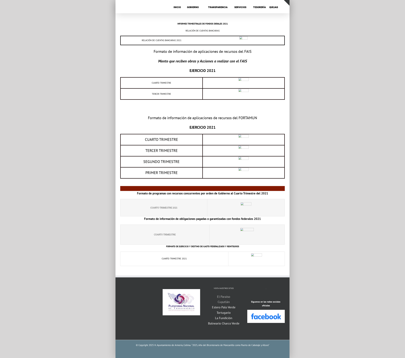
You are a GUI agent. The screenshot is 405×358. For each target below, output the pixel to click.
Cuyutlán (224, 302)
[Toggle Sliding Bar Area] (287, 3)
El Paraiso (223, 297)
